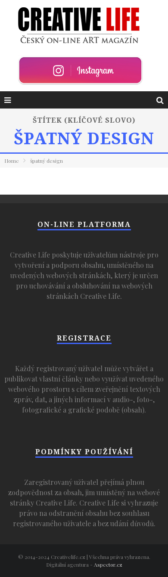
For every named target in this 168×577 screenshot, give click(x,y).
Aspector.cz (108, 564)
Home (11, 160)
